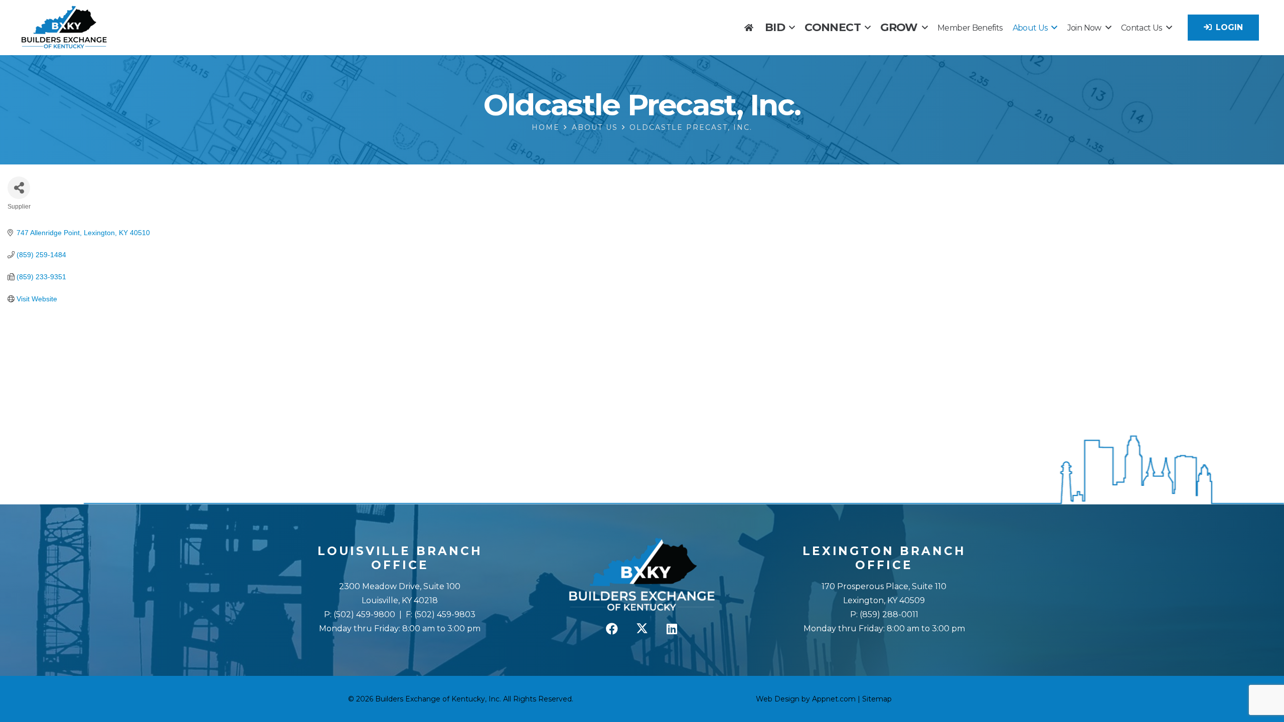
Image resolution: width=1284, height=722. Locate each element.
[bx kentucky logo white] (642, 575)
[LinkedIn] (672, 629)
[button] (791, 27)
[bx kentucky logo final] (64, 27)
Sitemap (877, 698)
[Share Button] (19, 187)
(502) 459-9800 (364, 614)
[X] (642, 629)
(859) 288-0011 (888, 614)
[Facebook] (612, 629)
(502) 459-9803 (444, 614)
